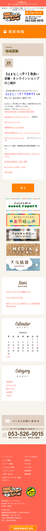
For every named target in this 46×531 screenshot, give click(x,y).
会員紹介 (9, 392)
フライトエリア (8, 471)
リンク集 (27, 467)
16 (37, 345)
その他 (8, 395)
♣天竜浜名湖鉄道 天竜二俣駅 (15, 162)
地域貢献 (9, 382)
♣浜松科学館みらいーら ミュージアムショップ (22, 133)
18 (13, 348)
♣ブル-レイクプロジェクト (14, 138)
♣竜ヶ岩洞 (8, 172)
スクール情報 (8, 464)
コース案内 (7, 460)
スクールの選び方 (31, 457)
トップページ (8, 457)
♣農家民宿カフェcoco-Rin (14, 127)
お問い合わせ (8, 474)
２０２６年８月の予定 (15, 298)
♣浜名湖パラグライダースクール (16, 117)
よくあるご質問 (8, 467)
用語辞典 (27, 471)
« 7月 (8, 357)
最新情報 (27, 474)
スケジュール (11, 385)
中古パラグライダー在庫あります (18, 292)
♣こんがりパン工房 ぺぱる (15, 167)
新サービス (10, 389)
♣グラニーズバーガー (12, 122)
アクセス (27, 464)
